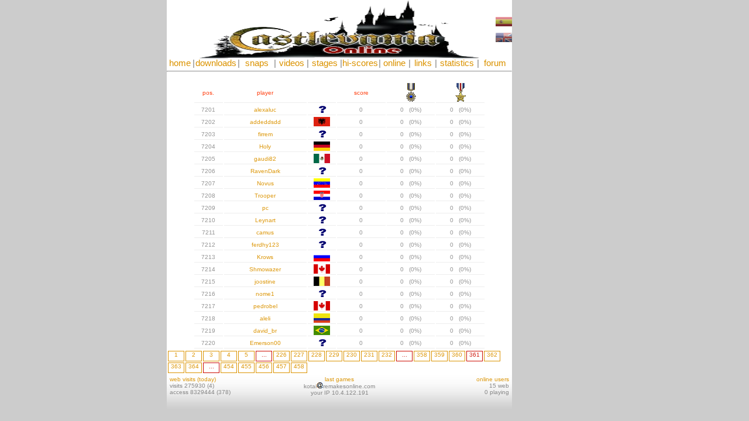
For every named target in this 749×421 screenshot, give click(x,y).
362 (492, 354)
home (180, 63)
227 (299, 354)
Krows (265, 257)
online (394, 63)
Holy (265, 146)
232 (387, 354)
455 (246, 366)
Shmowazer (265, 269)
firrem (265, 134)
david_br (265, 330)
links (423, 63)
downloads (215, 63)
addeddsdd (265, 122)
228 (316, 354)
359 (439, 354)
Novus (265, 183)
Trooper (265, 195)
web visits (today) (193, 379)
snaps (257, 63)
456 (264, 366)
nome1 (265, 294)
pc (265, 208)
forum (495, 63)
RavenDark (265, 171)
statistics (457, 63)
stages (325, 63)
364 (193, 366)
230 (351, 354)
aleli (265, 318)
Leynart (265, 220)
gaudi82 (265, 159)
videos (291, 63)
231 (369, 354)
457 (281, 366)
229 (334, 354)
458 (299, 366)
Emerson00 (265, 343)
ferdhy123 (265, 244)
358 (422, 354)
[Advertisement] (547, 175)
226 (281, 354)
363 (176, 366)
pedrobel (265, 306)
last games (339, 379)
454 (229, 366)
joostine (265, 281)
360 (457, 354)
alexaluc (265, 109)
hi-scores (360, 63)
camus (265, 232)
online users (492, 379)
